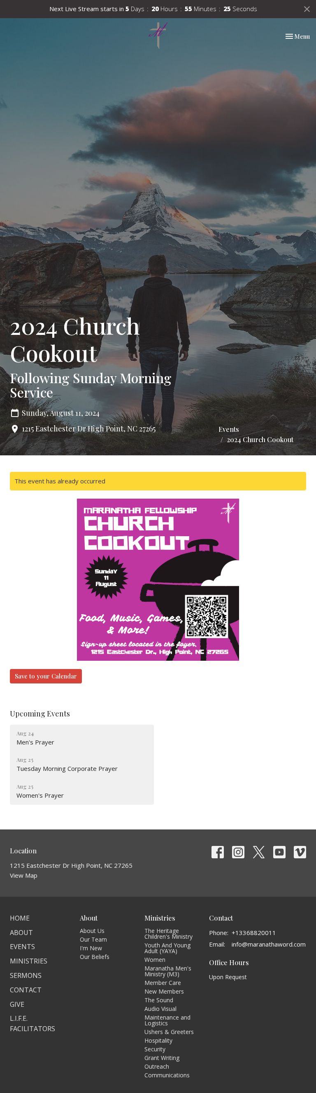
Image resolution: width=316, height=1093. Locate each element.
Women (154, 959)
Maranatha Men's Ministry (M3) (167, 971)
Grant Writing (161, 1058)
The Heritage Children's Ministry (168, 933)
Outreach (156, 1066)
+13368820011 (254, 932)
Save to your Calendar (46, 676)
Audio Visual (160, 1009)
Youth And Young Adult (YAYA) (167, 948)
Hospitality (158, 1040)
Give (17, 1004)
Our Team (93, 939)
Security (154, 1049)
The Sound (158, 1000)
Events (228, 429)
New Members (164, 991)
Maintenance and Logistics (167, 1020)
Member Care (162, 983)
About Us (92, 931)
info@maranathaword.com (269, 944)
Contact (26, 989)
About (21, 932)
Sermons (26, 975)
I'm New (91, 948)
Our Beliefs (94, 957)
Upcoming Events (40, 713)
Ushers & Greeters (169, 1032)
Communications (167, 1075)
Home (20, 918)
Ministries (28, 961)
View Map (23, 875)
